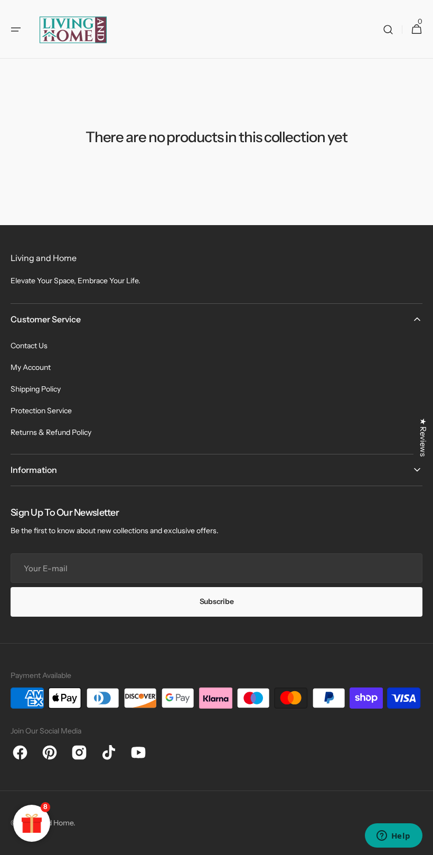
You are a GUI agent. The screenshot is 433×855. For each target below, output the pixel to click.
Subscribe (216, 601)
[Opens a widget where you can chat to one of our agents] (393, 836)
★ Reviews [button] (423, 437)
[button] (15, 29)
